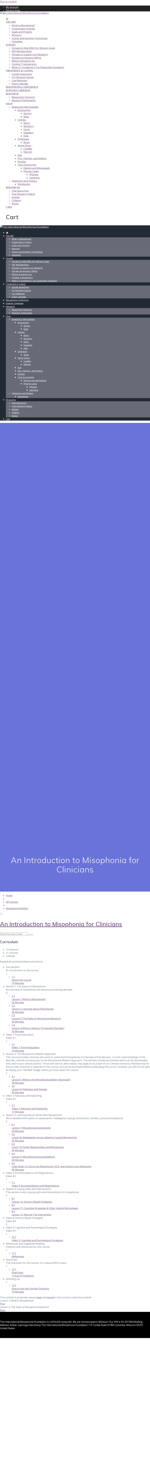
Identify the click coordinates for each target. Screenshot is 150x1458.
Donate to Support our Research (30, 54)
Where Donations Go (23, 61)
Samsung (34, 177)
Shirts (26, 129)
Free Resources (20, 190)
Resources (13, 187)
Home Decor (24, 145)
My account (12, 7)
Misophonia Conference (22, 87)
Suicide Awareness (22, 74)
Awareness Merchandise (25, 107)
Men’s (26, 123)
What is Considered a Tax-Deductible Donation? (38, 67)
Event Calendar (20, 83)
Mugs (26, 142)
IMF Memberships (22, 51)
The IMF (11, 22)
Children (16, 200)
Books (15, 203)
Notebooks (24, 184)
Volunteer (17, 41)
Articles (16, 197)
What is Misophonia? (23, 25)
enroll (50, 1297)
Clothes (22, 119)
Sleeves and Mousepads (36, 168)
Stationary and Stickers (24, 181)
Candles (27, 148)
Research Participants (24, 100)
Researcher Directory (23, 97)
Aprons (27, 113)
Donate (11, 44)
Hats (26, 136)
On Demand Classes (23, 77)
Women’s (28, 126)
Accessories (24, 110)
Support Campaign (18, 90)
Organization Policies (23, 28)
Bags (26, 116)
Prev (2, 1303)
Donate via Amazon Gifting (26, 57)
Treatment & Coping (19, 70)
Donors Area (13, 10)
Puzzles (22, 161)
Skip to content (8, 1)
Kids (20, 155)
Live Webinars (19, 80)
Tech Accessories (27, 164)
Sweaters (28, 132)
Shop (9, 103)
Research (12, 93)
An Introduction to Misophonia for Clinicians (61, 924)
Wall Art (27, 152)
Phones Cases (31, 171)
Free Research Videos (23, 194)
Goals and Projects (22, 31)
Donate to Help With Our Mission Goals (33, 48)
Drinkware (23, 139)
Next (2, 1310)
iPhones (33, 174)
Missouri (16, 35)
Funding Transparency (24, 64)
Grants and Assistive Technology (30, 38)
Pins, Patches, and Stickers (32, 158)
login (39, 1297)
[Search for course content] (29, 934)
